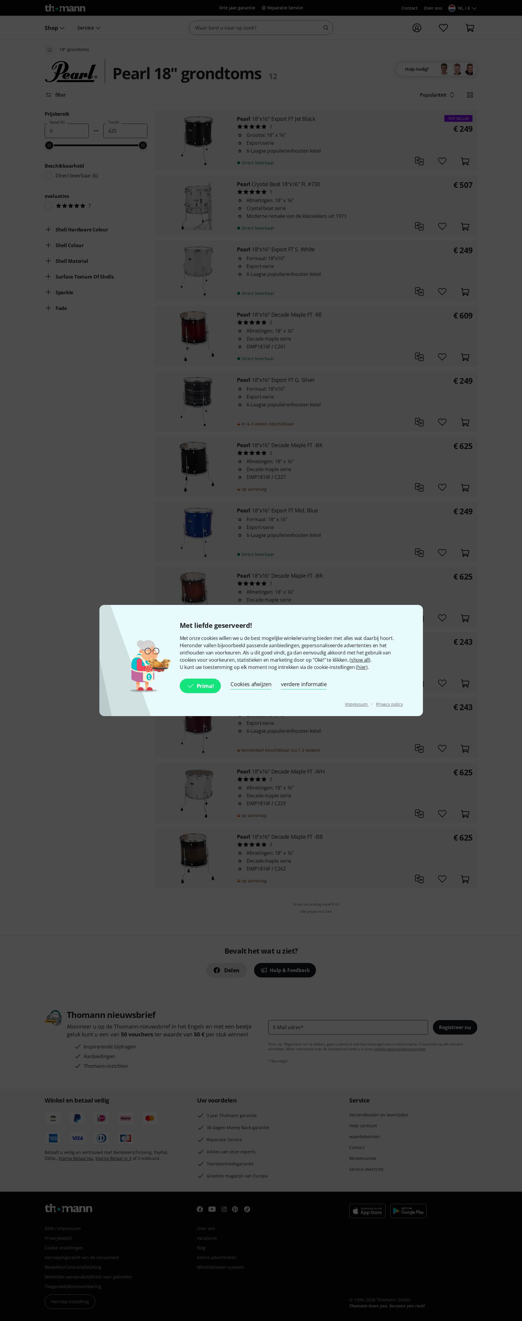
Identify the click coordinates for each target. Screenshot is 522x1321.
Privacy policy (389, 704)
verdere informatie (304, 684)
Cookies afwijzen (250, 684)
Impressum (357, 704)
